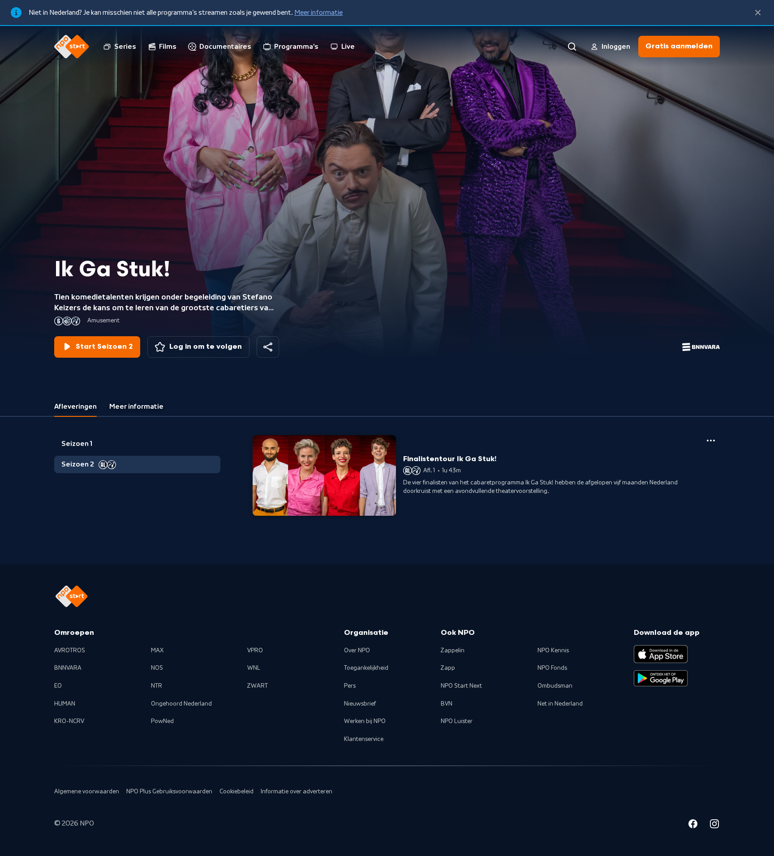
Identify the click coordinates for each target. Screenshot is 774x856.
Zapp (448, 668)
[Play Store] (661, 678)
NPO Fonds (552, 668)
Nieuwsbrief (360, 704)
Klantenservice (363, 739)
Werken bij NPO (365, 721)
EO (58, 686)
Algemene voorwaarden (86, 791)
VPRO (255, 650)
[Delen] (268, 347)
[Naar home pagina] (71, 46)
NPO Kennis (553, 650)
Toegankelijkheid (366, 668)
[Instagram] (714, 825)
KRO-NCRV (69, 721)
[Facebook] (693, 825)
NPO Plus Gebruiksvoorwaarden (169, 791)
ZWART (257, 686)
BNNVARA (68, 668)
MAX (157, 650)
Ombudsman (555, 686)
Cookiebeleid (236, 791)
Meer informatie (318, 12)
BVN (446, 704)
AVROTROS (69, 650)
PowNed (162, 721)
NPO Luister (457, 721)
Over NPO (357, 650)
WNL (253, 668)
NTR (156, 686)
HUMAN (64, 704)
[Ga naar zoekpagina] (572, 46)
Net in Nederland (560, 704)
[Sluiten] (757, 12)
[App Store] (661, 654)
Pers (350, 686)
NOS (157, 668)
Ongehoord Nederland (181, 704)
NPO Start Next (461, 686)
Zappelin (452, 650)
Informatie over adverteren (296, 791)
